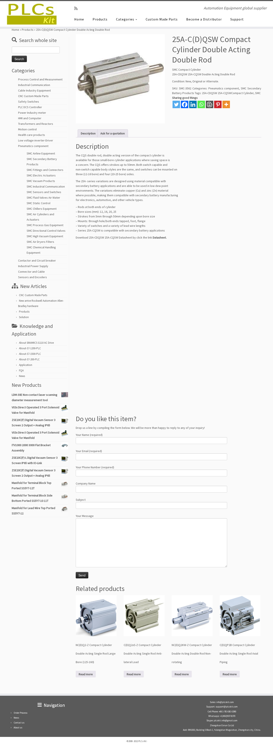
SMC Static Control (38, 203)
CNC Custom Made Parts (33, 96)
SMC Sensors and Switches (44, 192)
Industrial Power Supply (33, 266)
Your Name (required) (89, 435)
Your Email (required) (89, 451)
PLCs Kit (142, 741)
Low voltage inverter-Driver (35, 140)
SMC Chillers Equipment (42, 209)
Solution (24, 317)
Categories (125, 19)
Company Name (86, 483)
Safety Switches (28, 101)
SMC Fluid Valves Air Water (43, 197)
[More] (226, 104)
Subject (81, 500)
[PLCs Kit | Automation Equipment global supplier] (31, 14)
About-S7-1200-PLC (30, 348)
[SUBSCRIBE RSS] (77, 8)
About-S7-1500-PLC (30, 354)
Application (25, 365)
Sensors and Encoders (32, 277)
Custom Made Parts (162, 19)
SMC (258, 93)
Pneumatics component (33, 146)
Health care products (31, 135)
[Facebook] (184, 104)
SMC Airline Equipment (41, 153)
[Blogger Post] (209, 104)
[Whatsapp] (201, 104)
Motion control (27, 129)
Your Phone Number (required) (95, 467)
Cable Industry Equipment (34, 90)
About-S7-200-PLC (29, 359)
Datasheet (159, 237)
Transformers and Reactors (35, 124)
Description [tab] (88, 133)
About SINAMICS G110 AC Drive (36, 343)
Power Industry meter (32, 113)
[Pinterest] (218, 104)
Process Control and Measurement (40, 79)
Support (237, 19)
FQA (21, 370)
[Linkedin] (193, 104)
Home (79, 19)
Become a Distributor (204, 19)
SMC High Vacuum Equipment (45, 236)
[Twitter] (176, 104)
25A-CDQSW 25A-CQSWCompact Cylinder (228, 93)
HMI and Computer (29, 118)
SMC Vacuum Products (41, 181)
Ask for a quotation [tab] (112, 133)
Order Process (20, 712)
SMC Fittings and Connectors (45, 170)
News (22, 376)
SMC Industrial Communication (46, 186)
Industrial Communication (34, 85)
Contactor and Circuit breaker (37, 260)
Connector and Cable (31, 272)
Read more (86, 674)
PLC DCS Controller (30, 107)
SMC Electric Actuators (41, 175)
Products (100, 19)
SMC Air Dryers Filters (40, 242)
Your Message (85, 516)
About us (18, 727)
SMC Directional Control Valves (46, 231)
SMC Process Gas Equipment (45, 225)
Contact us (19, 722)
